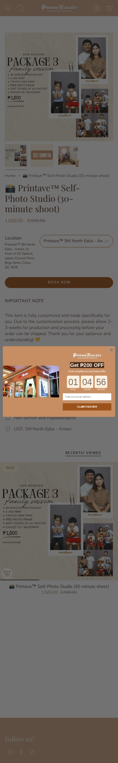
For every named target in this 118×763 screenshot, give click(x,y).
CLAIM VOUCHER (87, 406)
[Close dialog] (111, 349)
